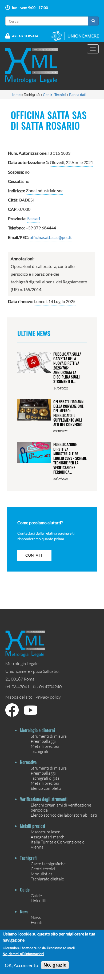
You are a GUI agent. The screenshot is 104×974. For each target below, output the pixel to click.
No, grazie (54, 965)
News (36, 917)
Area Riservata (25, 36)
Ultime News (33, 333)
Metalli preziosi (45, 746)
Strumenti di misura (49, 735)
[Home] (35, 65)
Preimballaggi (43, 741)
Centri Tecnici (54, 94)
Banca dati (77, 94)
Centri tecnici (43, 868)
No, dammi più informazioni (23, 954)
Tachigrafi (39, 751)
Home (15, 94)
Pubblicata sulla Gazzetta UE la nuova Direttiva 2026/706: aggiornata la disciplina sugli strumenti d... (67, 367)
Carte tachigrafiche (48, 863)
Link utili (38, 900)
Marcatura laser (45, 831)
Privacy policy (48, 696)
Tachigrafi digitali (46, 777)
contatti (34, 555)
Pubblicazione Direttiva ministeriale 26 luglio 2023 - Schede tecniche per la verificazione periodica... (70, 458)
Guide (36, 895)
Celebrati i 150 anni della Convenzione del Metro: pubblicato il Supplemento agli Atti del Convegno (69, 413)
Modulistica (42, 873)
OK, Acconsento (21, 965)
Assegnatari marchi (48, 836)
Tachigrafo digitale (47, 878)
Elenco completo (46, 788)
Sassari (33, 218)
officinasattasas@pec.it (51, 237)
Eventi (36, 922)
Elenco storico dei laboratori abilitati (64, 814)
